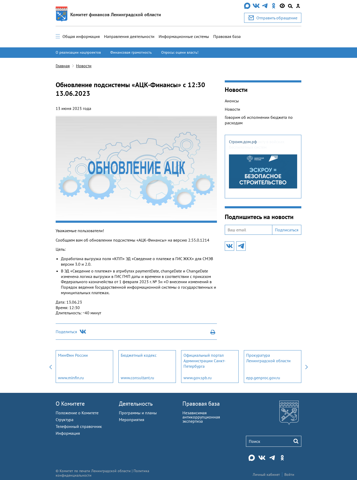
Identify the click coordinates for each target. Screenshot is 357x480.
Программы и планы (138, 412)
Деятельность (136, 403)
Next (306, 366)
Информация (68, 433)
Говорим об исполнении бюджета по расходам (259, 120)
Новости (83, 65)
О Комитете (70, 403)
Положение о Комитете (77, 412)
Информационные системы (184, 36)
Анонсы (232, 100)
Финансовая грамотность (131, 52)
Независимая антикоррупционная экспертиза (201, 417)
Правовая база (227, 36)
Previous (50, 366)
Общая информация (81, 36)
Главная (63, 65)
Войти (289, 474)
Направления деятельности (129, 36)
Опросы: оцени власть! (179, 52)
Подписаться (286, 229)
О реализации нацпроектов (78, 52)
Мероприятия (131, 419)
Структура (64, 419)
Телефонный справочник (79, 426)
